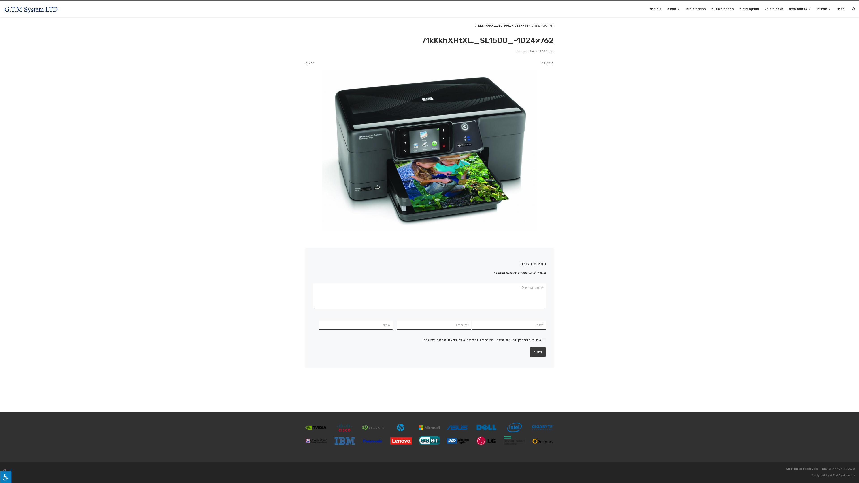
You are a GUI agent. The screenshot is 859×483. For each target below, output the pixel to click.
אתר (387, 325)
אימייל (462, 325)
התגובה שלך (532, 287)
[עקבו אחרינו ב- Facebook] (11, 470)
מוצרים (536, 25)
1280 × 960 (537, 51)
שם (540, 325)
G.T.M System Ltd (843, 475)
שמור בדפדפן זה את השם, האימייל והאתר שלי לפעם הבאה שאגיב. (482, 340)
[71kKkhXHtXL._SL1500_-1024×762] (429, 149)
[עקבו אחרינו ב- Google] (4, 470)
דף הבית (548, 25)
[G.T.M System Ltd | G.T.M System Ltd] (31, 8)
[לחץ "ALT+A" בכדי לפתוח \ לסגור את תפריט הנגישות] (5, 477)
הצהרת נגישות (832, 468)
